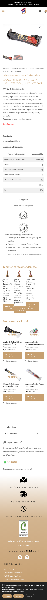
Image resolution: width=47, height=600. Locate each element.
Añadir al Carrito (10, 355)
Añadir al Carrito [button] (32, 307)
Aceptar (7, 596)
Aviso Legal (9, 569)
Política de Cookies (12, 576)
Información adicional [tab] (11, 141)
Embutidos (12, 68)
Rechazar (19, 596)
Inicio (5, 68)
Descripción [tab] (7, 136)
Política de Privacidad (13, 573)
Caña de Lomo (22, 68)
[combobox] (23, 434)
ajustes (21, 592)
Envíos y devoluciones (14, 580)
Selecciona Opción (11, 307)
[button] (3, 11)
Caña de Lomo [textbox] (21, 434)
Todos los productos (33, 75)
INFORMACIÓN (13, 564)
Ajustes (29, 596)
